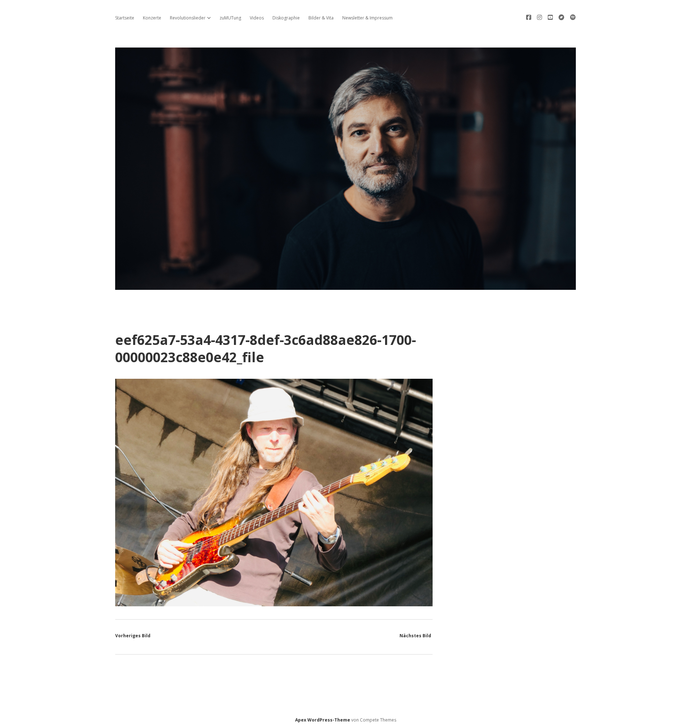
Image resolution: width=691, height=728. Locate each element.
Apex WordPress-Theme (322, 720)
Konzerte (152, 18)
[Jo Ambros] (345, 286)
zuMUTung (230, 18)
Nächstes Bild (415, 636)
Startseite (124, 18)
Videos (257, 18)
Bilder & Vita (321, 18)
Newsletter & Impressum (367, 18)
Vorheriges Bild (132, 636)
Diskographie (286, 18)
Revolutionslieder (188, 18)
